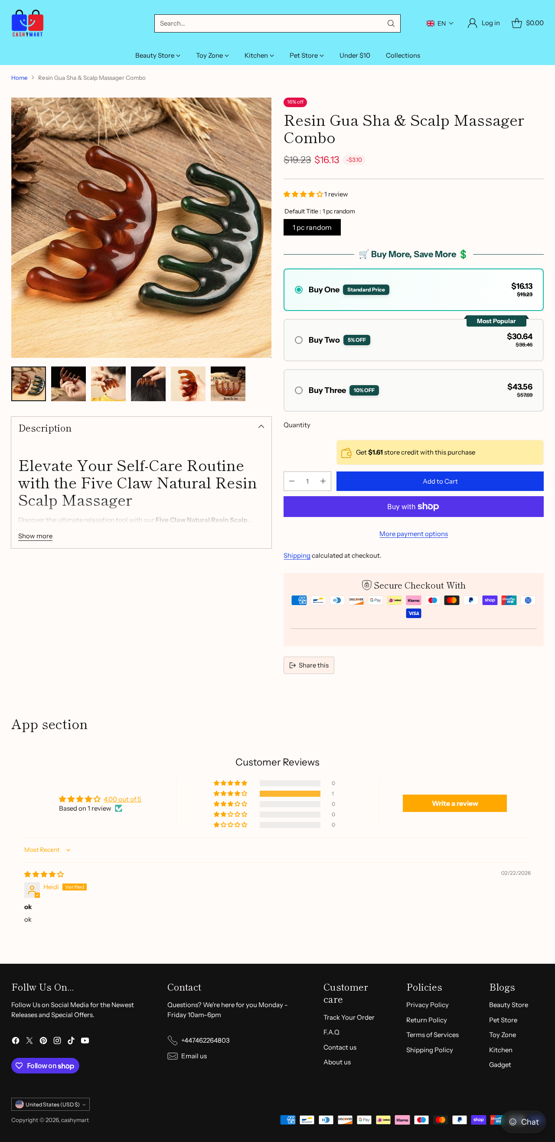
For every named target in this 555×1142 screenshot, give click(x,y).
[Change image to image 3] (108, 383)
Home (19, 77)
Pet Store (503, 1020)
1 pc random (312, 227)
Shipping (297, 555)
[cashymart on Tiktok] (71, 1042)
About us (337, 1062)
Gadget (500, 1064)
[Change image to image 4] (148, 383)
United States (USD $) (53, 1104)
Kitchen (501, 1050)
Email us (194, 1056)
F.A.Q (331, 1032)
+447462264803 (205, 1040)
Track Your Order (349, 1017)
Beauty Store (508, 1005)
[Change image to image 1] (28, 383)
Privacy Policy (427, 1005)
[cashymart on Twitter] (29, 1042)
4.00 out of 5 (122, 799)
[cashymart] (27, 23)
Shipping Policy (429, 1050)
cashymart (75, 1119)
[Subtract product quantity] (292, 481)
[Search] (391, 23)
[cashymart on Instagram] (57, 1042)
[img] (44, 874)
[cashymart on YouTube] (85, 1042)
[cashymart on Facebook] (15, 1042)
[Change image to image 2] (68, 383)
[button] (440, 23)
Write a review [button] (455, 803)
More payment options (413, 534)
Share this (314, 665)
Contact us (339, 1047)
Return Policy (426, 1020)
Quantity (297, 425)
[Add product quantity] (323, 481)
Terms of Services (432, 1035)
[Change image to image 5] (188, 383)
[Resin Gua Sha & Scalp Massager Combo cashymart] (141, 228)
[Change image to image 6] (228, 383)
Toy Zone (502, 1035)
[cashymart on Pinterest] (43, 1042)
